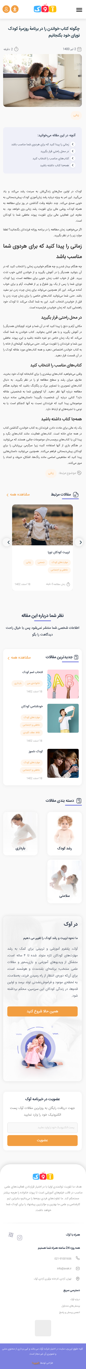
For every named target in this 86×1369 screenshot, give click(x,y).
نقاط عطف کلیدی (31, 733)
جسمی (41, 562)
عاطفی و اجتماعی (59, 570)
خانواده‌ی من (33, 683)
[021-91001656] (78, 1258)
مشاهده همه (20, 495)
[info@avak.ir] (78, 1268)
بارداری (17, 683)
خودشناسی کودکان (32, 706)
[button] (79, 9)
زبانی (76, 115)
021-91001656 (62, 1259)
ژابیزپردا (35, 1363)
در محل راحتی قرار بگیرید (54, 151)
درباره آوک (75, 1300)
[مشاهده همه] (7, 495)
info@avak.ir (64, 1269)
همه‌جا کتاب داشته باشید (54, 165)
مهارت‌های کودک (60, 562)
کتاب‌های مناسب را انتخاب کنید (51, 158)
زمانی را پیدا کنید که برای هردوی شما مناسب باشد (40, 144)
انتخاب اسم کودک (32, 672)
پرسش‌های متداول (71, 1306)
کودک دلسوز (36, 751)
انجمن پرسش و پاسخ (69, 1313)
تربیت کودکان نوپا (59, 552)
